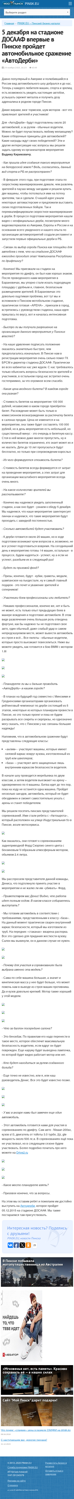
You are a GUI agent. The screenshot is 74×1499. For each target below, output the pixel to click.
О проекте (13, 1485)
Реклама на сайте (17, 1480)
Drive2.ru (22, 1152)
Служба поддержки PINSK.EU (23, 1467)
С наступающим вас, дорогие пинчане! (24, 1439)
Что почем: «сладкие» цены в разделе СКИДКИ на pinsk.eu (36, 1430)
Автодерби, (28, 1206)
